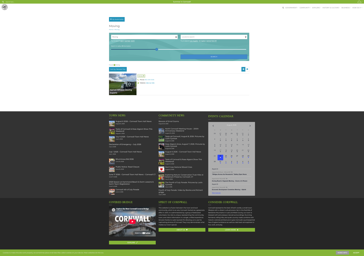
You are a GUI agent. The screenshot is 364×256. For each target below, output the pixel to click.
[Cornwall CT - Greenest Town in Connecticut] (8, 7)
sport (122, 41)
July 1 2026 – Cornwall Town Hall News (125, 152)
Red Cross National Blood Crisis (178, 167)
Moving (117, 29)
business (127, 41)
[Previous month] (213, 126)
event (133, 41)
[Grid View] (247, 69)
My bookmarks (117, 19)
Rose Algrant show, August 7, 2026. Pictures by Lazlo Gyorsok (185, 145)
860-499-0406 (149, 80)
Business (346, 8)
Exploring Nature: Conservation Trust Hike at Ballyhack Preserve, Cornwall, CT (184, 176)
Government (291, 8)
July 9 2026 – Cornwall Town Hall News (132, 137)
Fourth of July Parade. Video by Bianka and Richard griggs (181, 191)
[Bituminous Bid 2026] (112, 161)
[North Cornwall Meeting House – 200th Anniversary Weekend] (161, 131)
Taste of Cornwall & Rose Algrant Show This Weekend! (134, 130)
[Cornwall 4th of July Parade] (112, 192)
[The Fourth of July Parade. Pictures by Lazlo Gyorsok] (161, 185)
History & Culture (330, 8)
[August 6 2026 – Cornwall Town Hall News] (112, 123)
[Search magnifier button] (3, 1)
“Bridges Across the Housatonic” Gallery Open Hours (229, 174)
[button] (283, 8)
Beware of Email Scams (169, 121)
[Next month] (250, 126)
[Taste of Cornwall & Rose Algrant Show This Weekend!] (112, 131)
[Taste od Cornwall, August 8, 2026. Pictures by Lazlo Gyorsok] (161, 139)
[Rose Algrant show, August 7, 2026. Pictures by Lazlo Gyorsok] (161, 146)
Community (305, 8)
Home (111, 29)
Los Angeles (194, 41)
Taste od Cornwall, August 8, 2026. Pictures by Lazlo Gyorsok (184, 137)
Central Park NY (211, 41)
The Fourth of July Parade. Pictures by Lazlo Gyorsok (183, 183)
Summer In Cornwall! (182, 2)
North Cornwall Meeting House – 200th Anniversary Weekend (182, 130)
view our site (150, 83)
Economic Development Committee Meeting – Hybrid (229, 189)
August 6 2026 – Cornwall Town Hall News (133, 121)
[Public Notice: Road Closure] (112, 169)
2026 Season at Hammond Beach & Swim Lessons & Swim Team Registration (131, 183)
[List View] (243, 69)
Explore (316, 8)
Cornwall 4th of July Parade (127, 190)
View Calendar (216, 193)
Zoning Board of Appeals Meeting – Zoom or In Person (229, 181)
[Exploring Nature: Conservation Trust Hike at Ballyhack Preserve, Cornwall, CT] (161, 177)
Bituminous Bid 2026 (125, 159)
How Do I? (356, 8)
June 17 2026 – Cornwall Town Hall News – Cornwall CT (132, 174)
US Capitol (202, 41)
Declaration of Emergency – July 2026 (125, 144)
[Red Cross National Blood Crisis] (161, 169)
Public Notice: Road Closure (127, 167)
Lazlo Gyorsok (177, 220)
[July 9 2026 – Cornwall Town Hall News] (112, 139)
